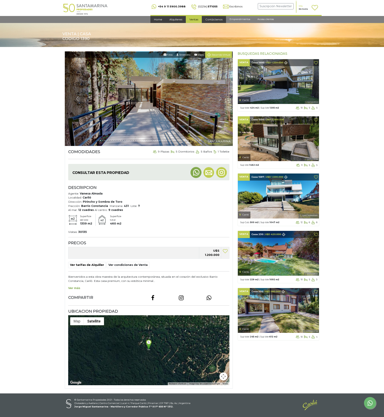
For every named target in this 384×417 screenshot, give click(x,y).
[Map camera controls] (223, 376)
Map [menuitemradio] (77, 321)
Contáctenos (213, 19)
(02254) (207, 6)
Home (158, 19)
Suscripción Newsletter (276, 6)
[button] (128, 265)
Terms (225, 383)
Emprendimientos (240, 19)
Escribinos (235, 6)
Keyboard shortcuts (178, 383)
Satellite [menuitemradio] (94, 321)
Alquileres (175, 19)
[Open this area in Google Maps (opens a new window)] (75, 382)
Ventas (193, 19)
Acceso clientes (265, 19)
